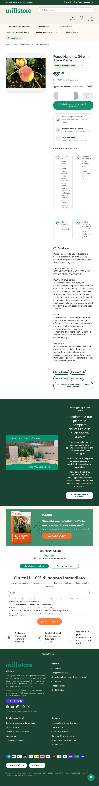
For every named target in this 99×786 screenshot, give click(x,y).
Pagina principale (12, 44)
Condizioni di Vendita (15, 740)
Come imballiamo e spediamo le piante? (69, 677)
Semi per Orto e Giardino (62, 736)
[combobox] (65, 10)
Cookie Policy (57, 690)
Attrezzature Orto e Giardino (64, 723)
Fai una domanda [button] (65, 566)
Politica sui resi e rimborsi (17, 731)
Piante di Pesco (61, 378)
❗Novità (67, 2)
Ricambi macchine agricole (63, 740)
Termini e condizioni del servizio (20, 723)
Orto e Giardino (61, 372)
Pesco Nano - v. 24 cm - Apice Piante (35, 44)
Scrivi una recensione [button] (34, 566)
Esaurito (87, 95)
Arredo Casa (57, 744)
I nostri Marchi (58, 686)
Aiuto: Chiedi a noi (59, 673)
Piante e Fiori (77, 378)
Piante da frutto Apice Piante (65, 66)
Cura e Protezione (59, 731)
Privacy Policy (12, 727)
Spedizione (11, 736)
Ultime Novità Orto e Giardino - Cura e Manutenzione (73, 385)
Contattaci (56, 681)
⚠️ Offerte (78, 2)
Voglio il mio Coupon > (49, 621)
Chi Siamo (56, 668)
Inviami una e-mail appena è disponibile (73, 105)
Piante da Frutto (78, 372)
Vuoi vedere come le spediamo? (79, 495)
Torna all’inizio (48, 654)
